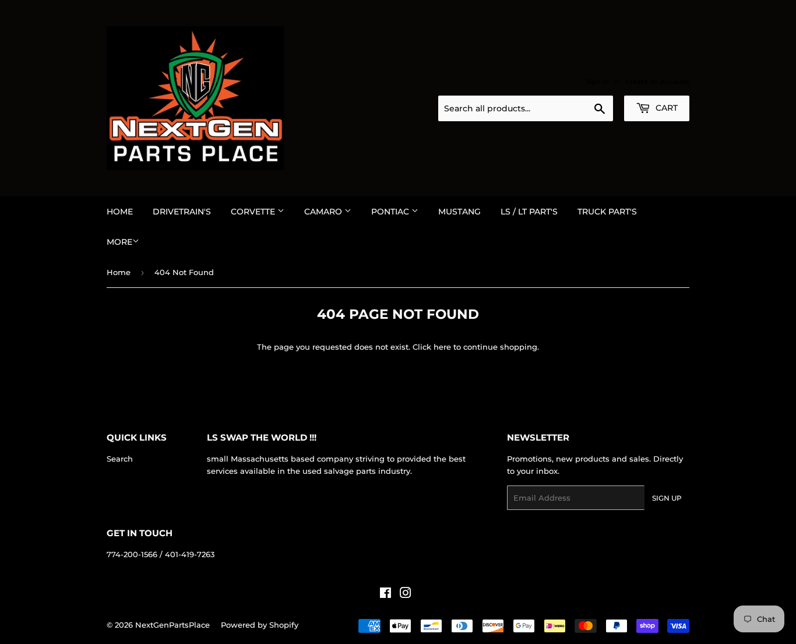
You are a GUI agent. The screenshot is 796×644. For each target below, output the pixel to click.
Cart (665, 108)
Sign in (597, 82)
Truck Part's (607, 211)
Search (120, 458)
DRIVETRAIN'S (182, 211)
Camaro (324, 211)
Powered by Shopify (259, 624)
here (442, 346)
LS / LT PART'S (529, 211)
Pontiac (391, 211)
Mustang (459, 211)
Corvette (254, 211)
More (119, 242)
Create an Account (657, 82)
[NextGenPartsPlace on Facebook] (385, 594)
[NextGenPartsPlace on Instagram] (405, 594)
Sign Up (667, 498)
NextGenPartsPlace (172, 624)
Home (120, 211)
